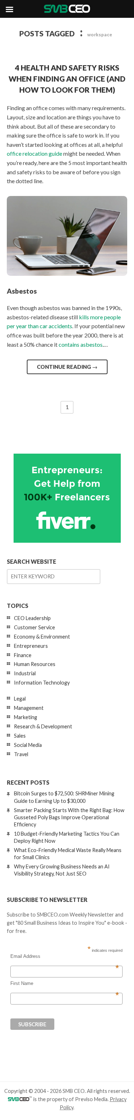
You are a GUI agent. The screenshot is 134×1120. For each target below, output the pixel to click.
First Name (64, 983)
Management (29, 708)
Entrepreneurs (31, 646)
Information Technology (42, 683)
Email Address (64, 956)
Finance (22, 655)
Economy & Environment (42, 637)
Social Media (28, 745)
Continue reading (67, 366)
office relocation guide (34, 153)
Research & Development (43, 726)
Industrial (25, 673)
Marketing (25, 717)
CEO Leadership (32, 618)
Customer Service (34, 627)
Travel (21, 754)
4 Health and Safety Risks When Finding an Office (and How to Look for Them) (67, 78)
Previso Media (91, 1099)
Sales (20, 736)
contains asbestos (81, 344)
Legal (20, 699)
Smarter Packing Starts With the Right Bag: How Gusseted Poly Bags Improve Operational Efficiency (69, 817)
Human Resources (34, 664)
